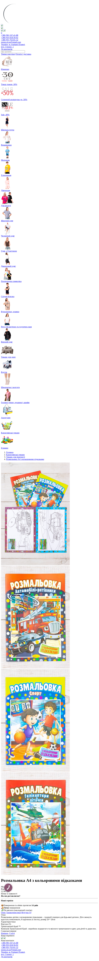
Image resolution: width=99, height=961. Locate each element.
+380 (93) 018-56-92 (9, 37)
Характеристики (13, 912)
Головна (9, 452)
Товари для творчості (15, 457)
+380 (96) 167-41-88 (9, 35)
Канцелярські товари (15, 455)
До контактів (6, 49)
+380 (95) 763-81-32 (9, 40)
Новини (4, 933)
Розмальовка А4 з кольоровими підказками (25, 459)
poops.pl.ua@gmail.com (11, 42)
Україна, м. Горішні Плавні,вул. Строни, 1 (13, 45)
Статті (12, 933)
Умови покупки (8, 54)
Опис (3, 912)
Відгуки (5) (26, 912)
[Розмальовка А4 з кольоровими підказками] (35, 564)
